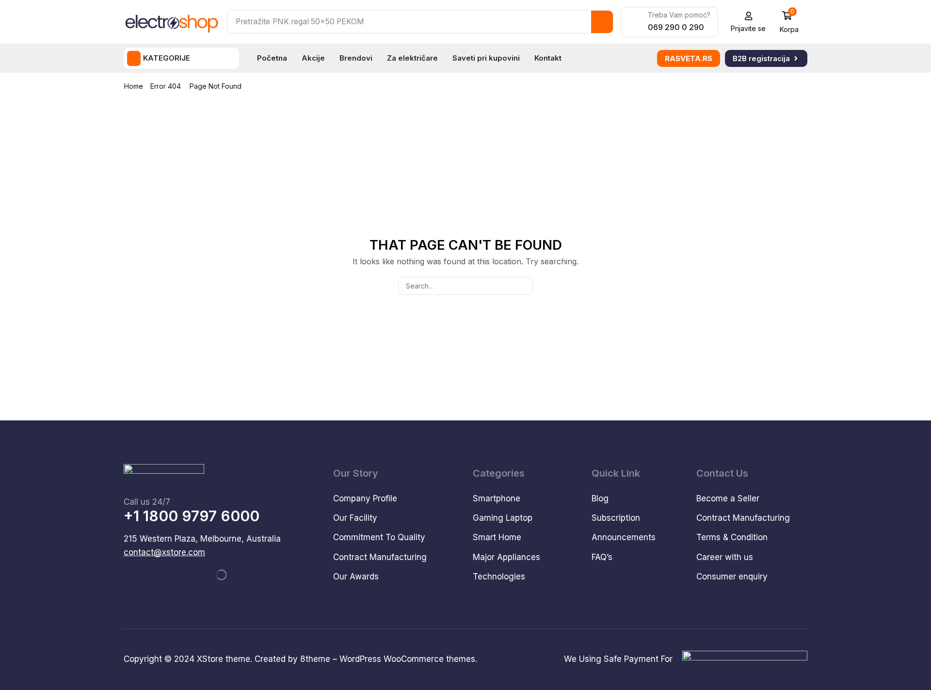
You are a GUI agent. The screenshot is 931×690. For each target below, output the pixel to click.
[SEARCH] (524, 286)
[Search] (602, 22)
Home (133, 86)
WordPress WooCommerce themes (407, 659)
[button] (748, 22)
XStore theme (223, 659)
